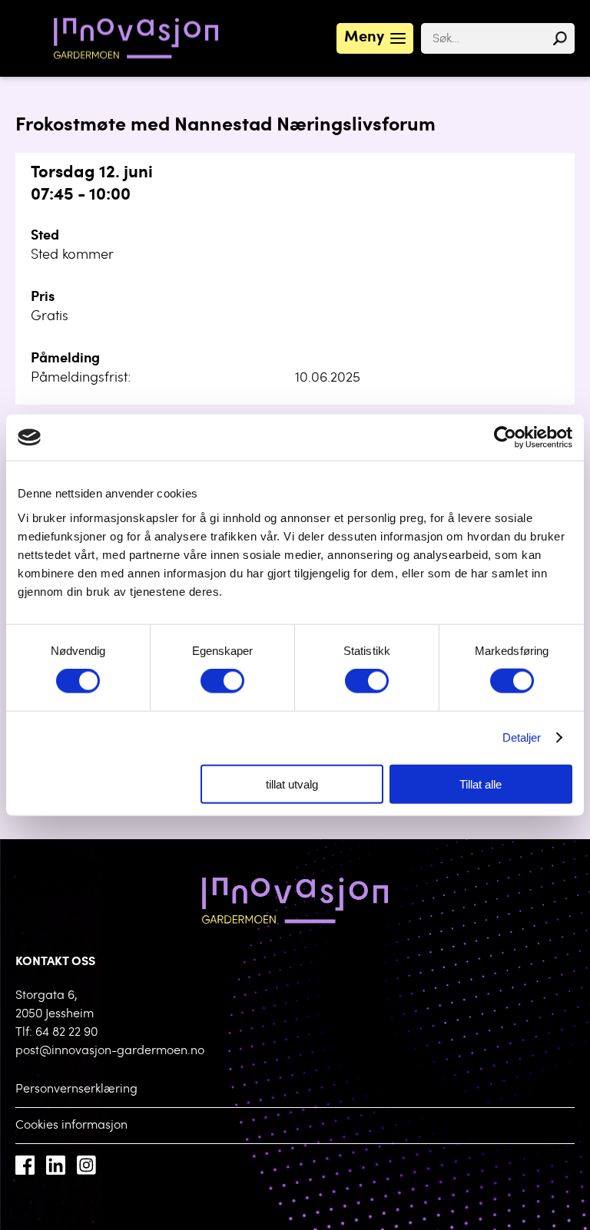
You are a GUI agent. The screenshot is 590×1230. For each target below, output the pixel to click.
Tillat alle (480, 783)
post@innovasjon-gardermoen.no (109, 1051)
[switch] (222, 681)
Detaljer (522, 737)
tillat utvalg (292, 783)
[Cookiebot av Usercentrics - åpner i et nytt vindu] (505, 437)
